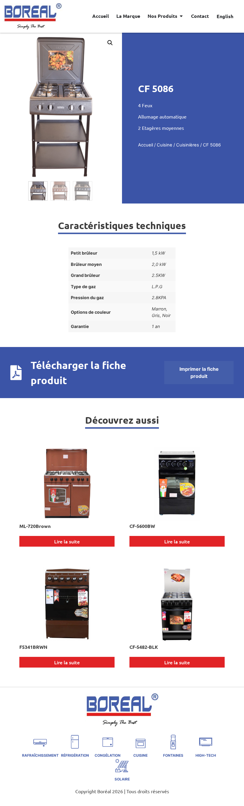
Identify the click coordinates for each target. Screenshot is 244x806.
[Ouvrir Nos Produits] (181, 16)
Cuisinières (187, 145)
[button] (110, 42)
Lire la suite (67, 541)
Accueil (145, 145)
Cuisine (164, 145)
